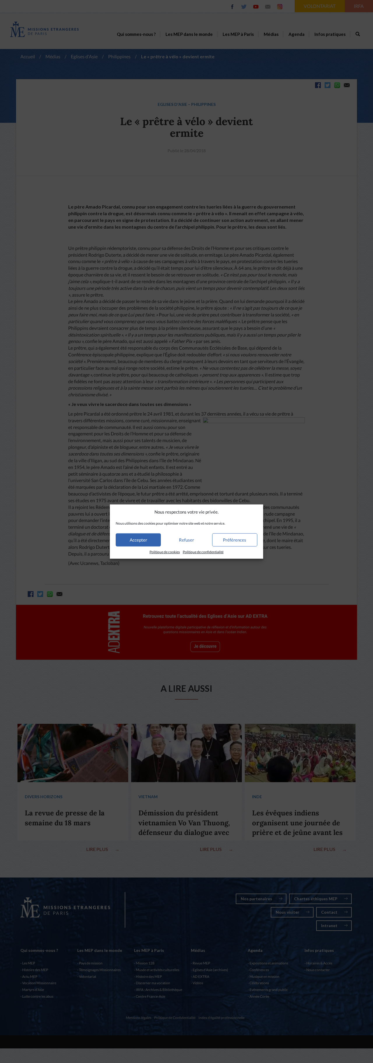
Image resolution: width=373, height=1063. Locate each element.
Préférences (234, 539)
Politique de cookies (164, 552)
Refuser (186, 539)
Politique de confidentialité (203, 552)
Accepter (138, 539)
